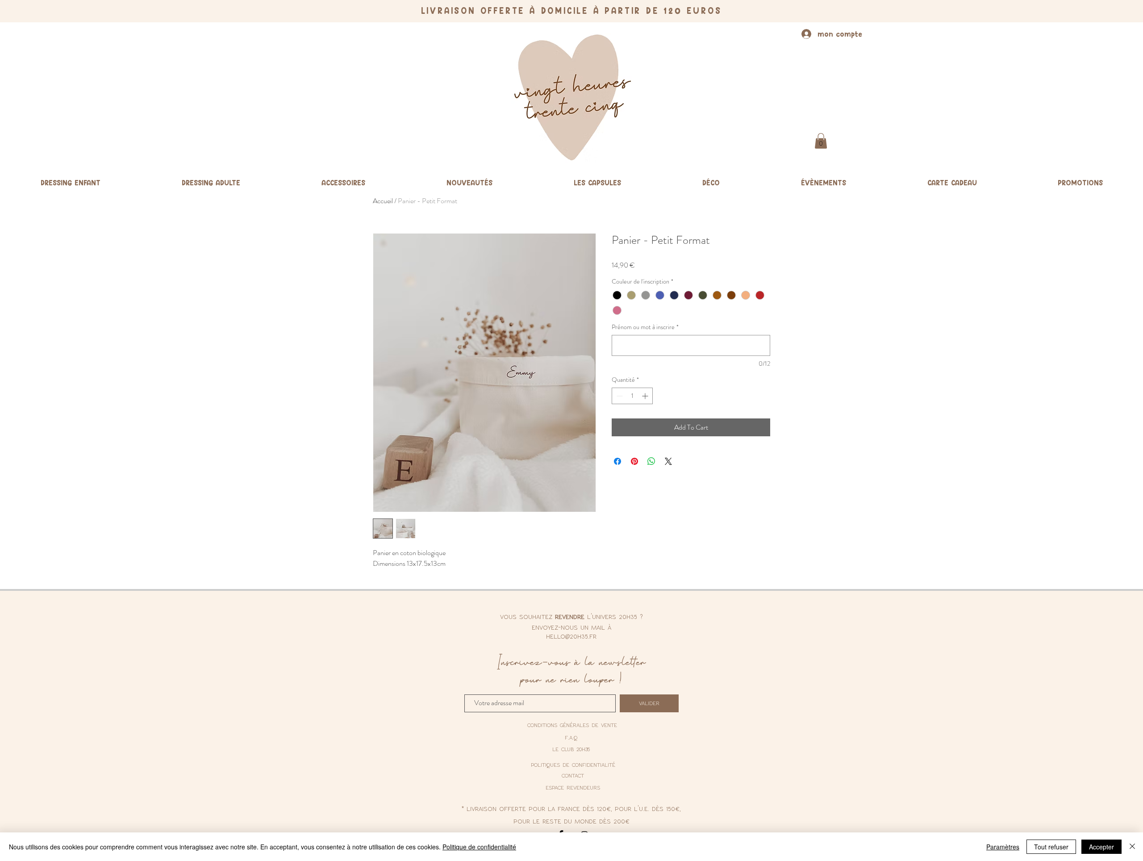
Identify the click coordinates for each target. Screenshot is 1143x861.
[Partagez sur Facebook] (617, 461)
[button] (820, 141)
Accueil (383, 201)
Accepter (1101, 846)
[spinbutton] (632, 396)
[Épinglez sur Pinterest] (634, 461)
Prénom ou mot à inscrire (645, 327)
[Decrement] (618, 396)
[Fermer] (1132, 847)
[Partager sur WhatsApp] (651, 461)
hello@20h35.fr (571, 635)
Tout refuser (1051, 846)
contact (573, 775)
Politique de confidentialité (479, 846)
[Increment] (645, 396)
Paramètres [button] (1002, 846)
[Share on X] (668, 461)
